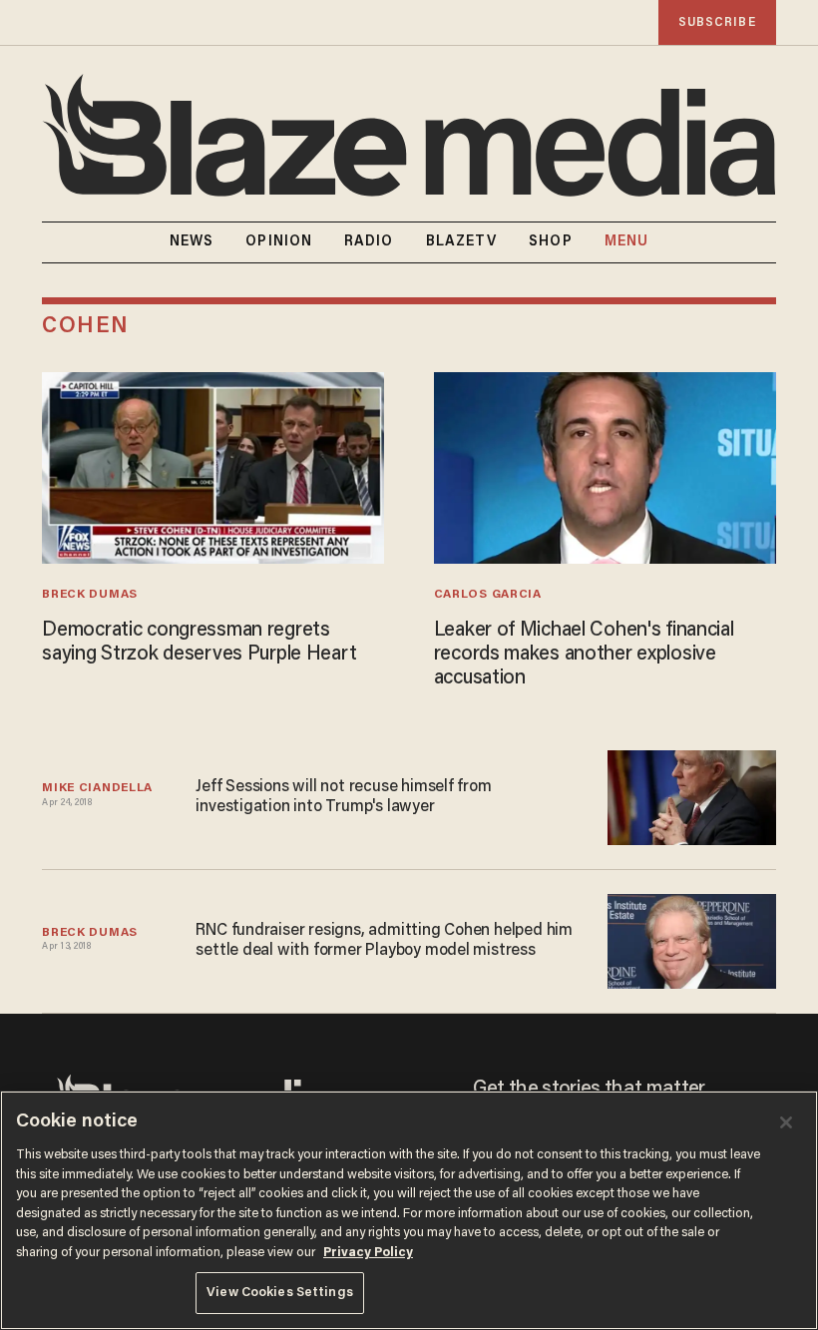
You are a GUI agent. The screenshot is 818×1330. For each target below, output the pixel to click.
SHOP (550, 242)
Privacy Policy (368, 1252)
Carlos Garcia (488, 595)
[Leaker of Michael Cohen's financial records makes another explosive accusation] (605, 468)
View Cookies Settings (279, 1292)
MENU (626, 242)
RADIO (369, 242)
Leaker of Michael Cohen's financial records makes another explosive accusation (584, 654)
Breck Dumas (90, 595)
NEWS (191, 242)
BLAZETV (462, 242)
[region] (409, 1210)
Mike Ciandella (97, 788)
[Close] (786, 1122)
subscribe (717, 22)
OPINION (278, 242)
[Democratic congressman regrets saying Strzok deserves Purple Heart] (213, 468)
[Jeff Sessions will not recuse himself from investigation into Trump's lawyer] (692, 797)
